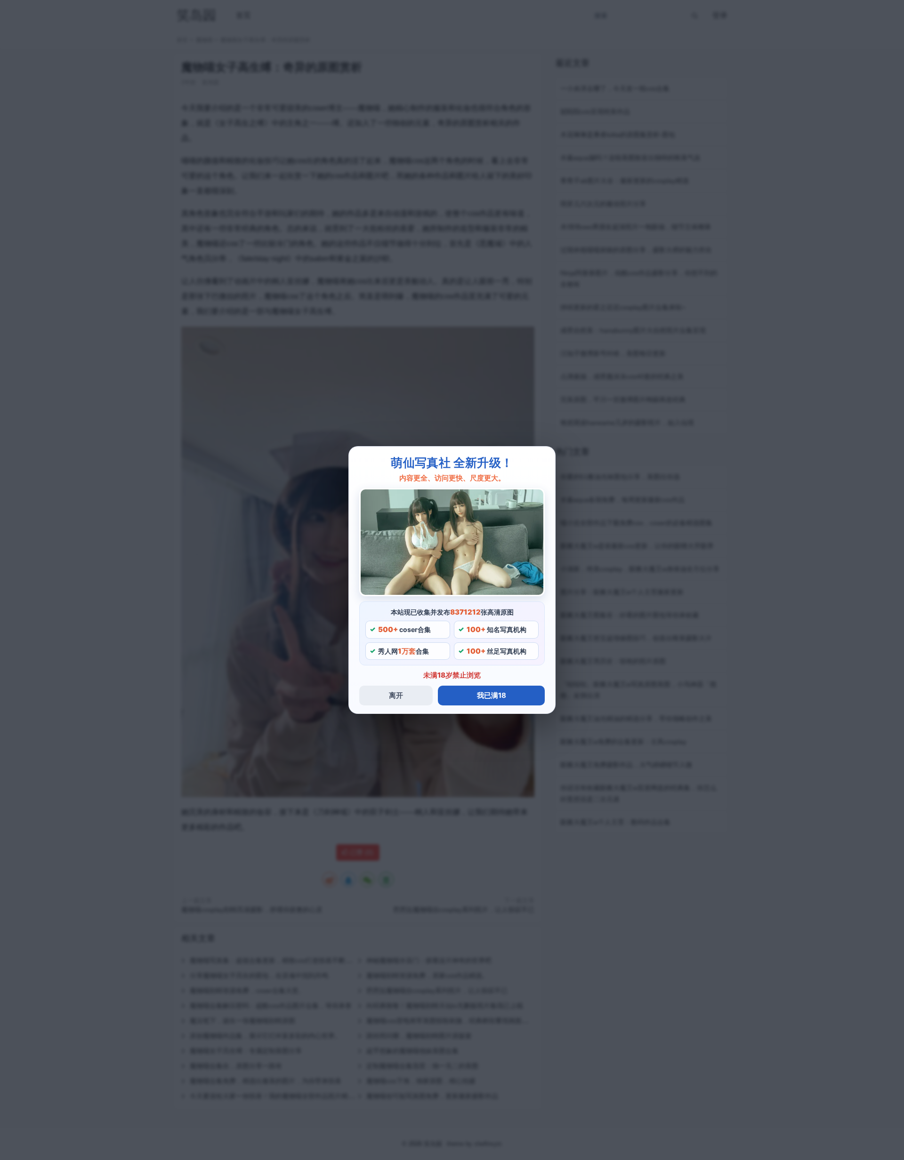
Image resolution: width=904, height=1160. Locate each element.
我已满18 (491, 695)
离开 (396, 695)
